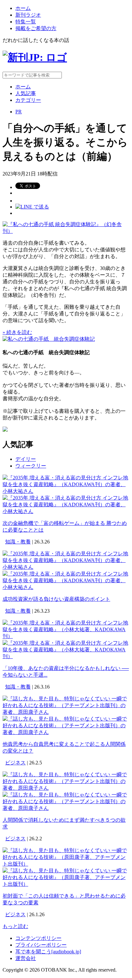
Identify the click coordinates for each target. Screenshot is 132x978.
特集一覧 (25, 21)
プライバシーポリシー (41, 945)
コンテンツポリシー (38, 938)
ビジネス (15, 762)
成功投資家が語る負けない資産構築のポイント (56, 599)
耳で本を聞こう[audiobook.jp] (48, 951)
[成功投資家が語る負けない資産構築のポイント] (66, 567)
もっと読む (15, 926)
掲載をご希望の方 (35, 28)
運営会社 (25, 958)
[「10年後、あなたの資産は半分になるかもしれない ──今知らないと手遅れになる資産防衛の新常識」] (66, 636)
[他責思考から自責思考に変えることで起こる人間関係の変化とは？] (66, 712)
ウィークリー (30, 466)
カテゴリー (28, 100)
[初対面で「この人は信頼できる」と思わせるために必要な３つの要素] (66, 864)
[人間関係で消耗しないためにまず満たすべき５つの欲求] (66, 788)
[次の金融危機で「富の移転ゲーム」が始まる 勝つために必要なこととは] (66, 491)
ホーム (23, 8)
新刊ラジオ (28, 15)
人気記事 (25, 93)
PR (18, 111)
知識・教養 (18, 541)
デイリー (25, 459)
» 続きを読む (17, 332)
